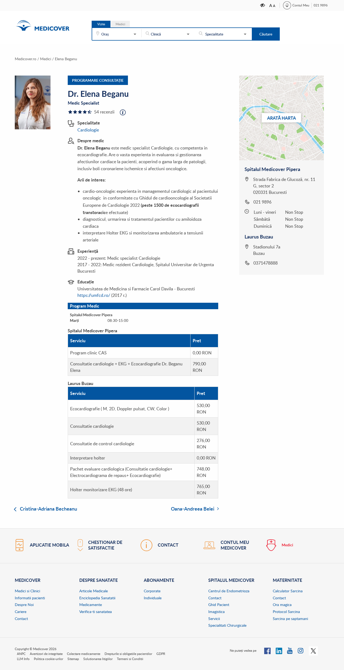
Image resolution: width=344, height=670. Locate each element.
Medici (45, 58)
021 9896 (321, 5)
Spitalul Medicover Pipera (272, 169)
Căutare (265, 34)
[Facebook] (267, 650)
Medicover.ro (25, 58)
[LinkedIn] (279, 650)
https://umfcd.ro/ (93, 295)
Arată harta (281, 118)
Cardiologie (88, 130)
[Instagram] (301, 650)
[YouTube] (290, 650)
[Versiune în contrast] (262, 5)
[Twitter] (313, 650)
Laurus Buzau (259, 236)
